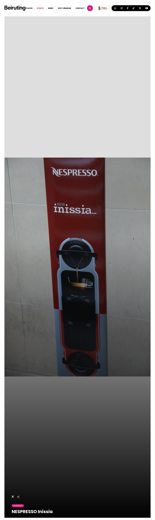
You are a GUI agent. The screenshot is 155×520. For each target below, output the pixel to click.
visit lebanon (64, 8)
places (29, 8)
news (50, 8)
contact (79, 8)
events (40, 8)
